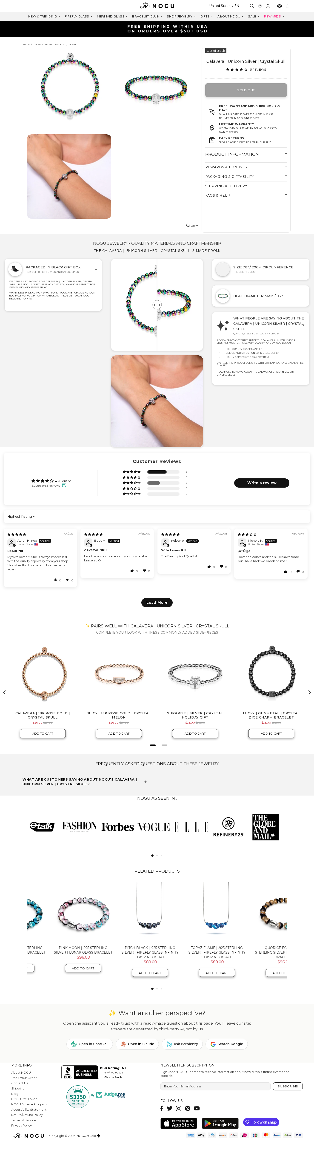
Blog (14, 1093)
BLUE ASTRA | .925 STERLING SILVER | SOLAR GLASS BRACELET (191, 950)
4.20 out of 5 (64, 481)
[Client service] (260, 6)
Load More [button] (157, 602)
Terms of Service (23, 1120)
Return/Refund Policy (27, 1115)
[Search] (252, 5)
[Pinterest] (187, 1108)
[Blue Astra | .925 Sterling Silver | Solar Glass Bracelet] (191, 912)
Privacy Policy (21, 1125)
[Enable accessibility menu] (279, 6)
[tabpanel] (45, 826)
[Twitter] (169, 1108)
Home (26, 44)
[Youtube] (197, 1108)
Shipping (18, 1088)
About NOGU (21, 1072)
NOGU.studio (157, 5)
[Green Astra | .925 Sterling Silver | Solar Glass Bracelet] (258, 912)
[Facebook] (161, 1108)
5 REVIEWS (258, 69)
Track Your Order (24, 1078)
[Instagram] (178, 1108)
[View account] (268, 6)
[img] (16, 534)
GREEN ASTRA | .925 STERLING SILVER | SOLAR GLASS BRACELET (258, 950)
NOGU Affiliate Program (29, 1104)
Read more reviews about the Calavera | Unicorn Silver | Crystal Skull (255, 373)
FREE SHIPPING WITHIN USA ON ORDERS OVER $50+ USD (159, 28)
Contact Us (19, 1083)
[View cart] (288, 6)
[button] (132, 472)
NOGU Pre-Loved (24, 1099)
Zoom (194, 225)
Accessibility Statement (28, 1109)
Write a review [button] (262, 483)
